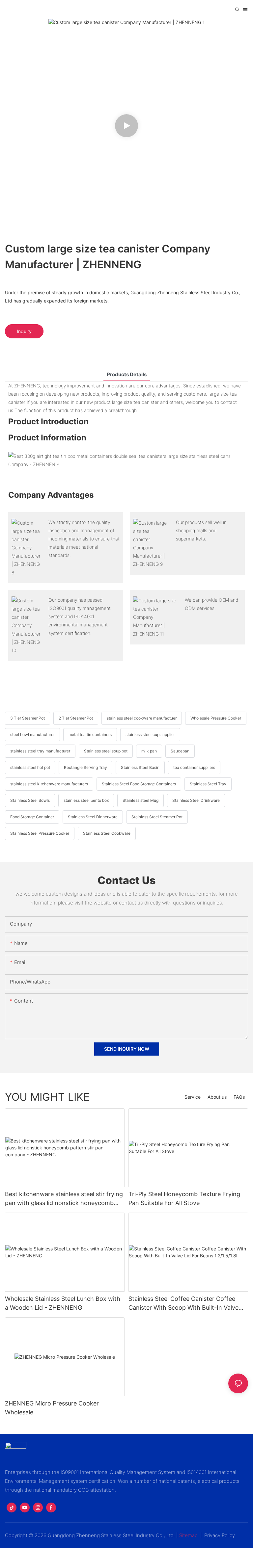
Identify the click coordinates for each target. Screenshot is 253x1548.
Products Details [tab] (127, 374)
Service (192, 1097)
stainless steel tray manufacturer (40, 750)
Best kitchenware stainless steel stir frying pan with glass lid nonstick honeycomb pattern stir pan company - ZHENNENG (64, 1199)
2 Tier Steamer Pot (76, 718)
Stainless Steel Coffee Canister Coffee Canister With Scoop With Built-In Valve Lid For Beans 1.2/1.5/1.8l (183, 1303)
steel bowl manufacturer (32, 734)
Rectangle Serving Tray (85, 767)
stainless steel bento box (86, 800)
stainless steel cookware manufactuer (142, 718)
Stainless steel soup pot (105, 750)
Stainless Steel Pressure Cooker (39, 833)
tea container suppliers (194, 767)
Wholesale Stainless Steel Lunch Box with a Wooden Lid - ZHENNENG (62, 1303)
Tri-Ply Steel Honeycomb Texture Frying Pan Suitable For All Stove (184, 1198)
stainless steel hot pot (30, 767)
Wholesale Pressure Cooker (215, 718)
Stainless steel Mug (140, 800)
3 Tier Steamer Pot (27, 718)
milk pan (149, 750)
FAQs (239, 1097)
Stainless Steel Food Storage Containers (139, 783)
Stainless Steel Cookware (106, 833)
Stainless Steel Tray (208, 783)
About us (217, 1097)
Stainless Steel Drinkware (196, 800)
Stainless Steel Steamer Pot (157, 816)
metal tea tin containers (90, 734)
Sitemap (188, 1535)
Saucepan (180, 750)
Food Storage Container (32, 816)
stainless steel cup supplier (150, 734)
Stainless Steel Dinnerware (93, 816)
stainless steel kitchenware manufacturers (49, 783)
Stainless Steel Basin (140, 767)
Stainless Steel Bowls (30, 800)
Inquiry (24, 331)
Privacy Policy (219, 1535)
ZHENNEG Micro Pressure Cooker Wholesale (52, 1408)
